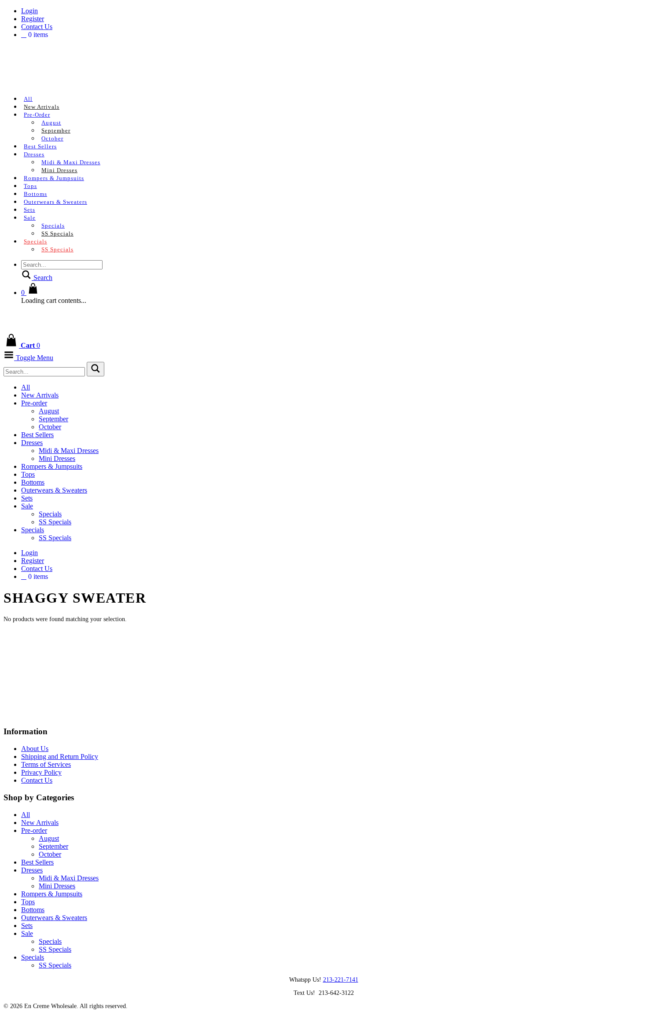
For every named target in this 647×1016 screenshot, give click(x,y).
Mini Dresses (59, 170)
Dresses (34, 154)
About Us (34, 748)
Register (32, 18)
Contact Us (36, 26)
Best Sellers (40, 146)
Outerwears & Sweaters (55, 202)
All (28, 99)
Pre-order (37, 114)
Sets (29, 209)
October (52, 138)
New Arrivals (41, 106)
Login (29, 11)
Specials (53, 225)
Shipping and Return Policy (59, 756)
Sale (30, 217)
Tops (30, 186)
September (55, 130)
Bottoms (35, 194)
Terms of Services (46, 764)
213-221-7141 (340, 979)
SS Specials (57, 233)
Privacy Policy (41, 772)
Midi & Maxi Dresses (70, 162)
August (51, 122)
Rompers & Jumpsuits (54, 178)
